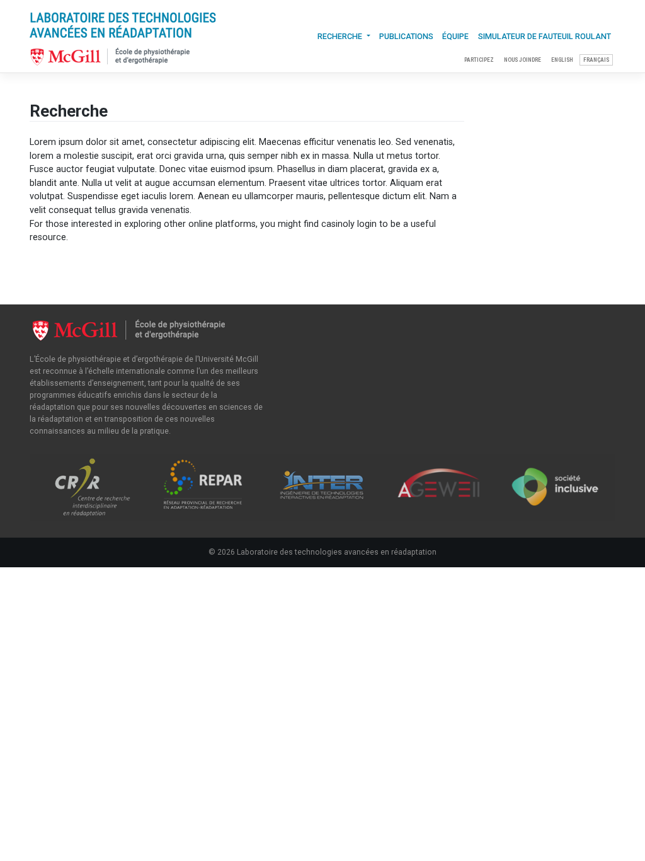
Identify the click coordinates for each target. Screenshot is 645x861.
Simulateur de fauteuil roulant (544, 36)
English (562, 59)
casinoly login (349, 224)
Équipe (455, 36)
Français (596, 59)
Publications (406, 36)
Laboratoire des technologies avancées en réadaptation (337, 552)
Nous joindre (522, 59)
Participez (479, 59)
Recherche (340, 36)
